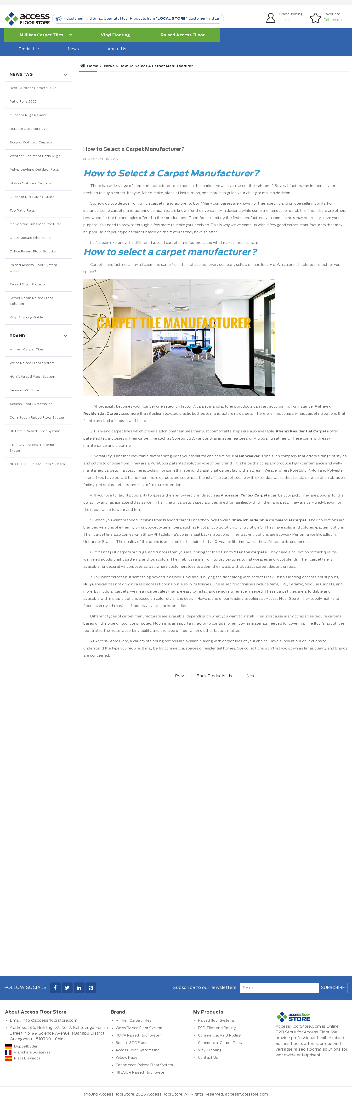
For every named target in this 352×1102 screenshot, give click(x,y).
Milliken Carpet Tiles (42, 35)
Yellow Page (127, 1057)
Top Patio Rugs (22, 210)
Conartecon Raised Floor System (37, 417)
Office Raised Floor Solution (33, 251)
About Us (117, 49)
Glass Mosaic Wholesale (30, 238)
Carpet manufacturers (110, 265)
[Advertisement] (38, 571)
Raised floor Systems (216, 1020)
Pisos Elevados (27, 1058)
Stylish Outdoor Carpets (30, 183)
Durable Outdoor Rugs (28, 129)
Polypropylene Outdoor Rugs (34, 169)
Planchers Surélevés (32, 1052)
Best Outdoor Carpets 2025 (33, 88)
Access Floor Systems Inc (31, 404)
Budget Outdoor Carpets (31, 142)
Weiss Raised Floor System (32, 363)
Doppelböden (26, 1046)
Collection (333, 20)
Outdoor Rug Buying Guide (32, 197)
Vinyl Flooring (115, 35)
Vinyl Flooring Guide (26, 317)
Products (28, 49)
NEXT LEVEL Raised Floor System (37, 464)
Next (251, 676)
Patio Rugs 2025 (23, 101)
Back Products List (215, 676)
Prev (179, 676)
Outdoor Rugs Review (28, 115)
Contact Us (208, 1057)
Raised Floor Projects (28, 284)
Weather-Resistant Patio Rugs (35, 156)
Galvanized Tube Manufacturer (35, 224)
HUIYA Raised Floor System (32, 376)
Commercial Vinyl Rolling (220, 1035)
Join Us (285, 20)
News (73, 49)
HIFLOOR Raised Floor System (35, 431)
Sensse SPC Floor (24, 390)
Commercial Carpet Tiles (220, 1043)
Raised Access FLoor (183, 35)
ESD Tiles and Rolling (217, 1028)
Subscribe (333, 988)
